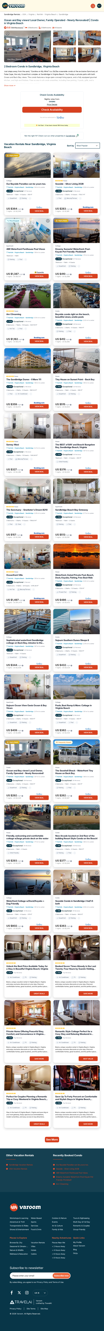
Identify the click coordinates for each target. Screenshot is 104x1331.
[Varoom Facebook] (12, 1293)
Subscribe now (61, 1275)
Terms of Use (58, 1282)
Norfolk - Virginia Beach (46, 14)
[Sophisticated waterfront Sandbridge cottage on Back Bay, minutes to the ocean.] (27, 621)
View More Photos (14, 59)
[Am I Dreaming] (27, 295)
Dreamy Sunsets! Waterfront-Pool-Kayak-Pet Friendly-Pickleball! (73, 250)
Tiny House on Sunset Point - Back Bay (75, 379)
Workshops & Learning (19, 1218)
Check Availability (52, 109)
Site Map (44, 1309)
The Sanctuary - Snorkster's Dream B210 (27, 510)
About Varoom (79, 1246)
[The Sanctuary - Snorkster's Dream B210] (27, 491)
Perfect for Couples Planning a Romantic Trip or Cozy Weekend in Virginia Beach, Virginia (26, 1098)
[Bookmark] (8, 33)
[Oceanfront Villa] (27, 556)
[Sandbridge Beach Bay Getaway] (76, 491)
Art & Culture (57, 1226)
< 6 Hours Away (58, 1254)
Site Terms (31, 1309)
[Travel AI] (21, 1302)
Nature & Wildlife (16, 1250)
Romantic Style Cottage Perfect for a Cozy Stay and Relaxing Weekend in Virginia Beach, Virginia (73, 1032)
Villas (33, 1246)
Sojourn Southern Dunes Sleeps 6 (72, 640)
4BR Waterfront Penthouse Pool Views (25, 249)
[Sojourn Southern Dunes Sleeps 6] (76, 621)
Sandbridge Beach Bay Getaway (71, 510)
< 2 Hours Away (58, 1246)
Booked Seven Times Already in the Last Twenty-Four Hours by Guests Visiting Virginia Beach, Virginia (75, 967)
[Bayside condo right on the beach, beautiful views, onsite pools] (76, 295)
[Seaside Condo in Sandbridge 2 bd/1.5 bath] (76, 882)
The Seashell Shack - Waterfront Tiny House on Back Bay (74, 772)
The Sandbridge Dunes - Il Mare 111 (23, 379)
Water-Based (36, 1218)
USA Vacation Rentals (18, 1169)
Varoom (19, 1314)
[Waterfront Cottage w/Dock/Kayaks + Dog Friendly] (27, 882)
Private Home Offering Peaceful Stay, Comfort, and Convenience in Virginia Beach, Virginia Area (25, 1032)
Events (55, 1222)
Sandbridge (63, 14)
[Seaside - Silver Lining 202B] (76, 165)
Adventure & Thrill (17, 1222)
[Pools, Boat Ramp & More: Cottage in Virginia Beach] (76, 686)
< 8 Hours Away (58, 1258)
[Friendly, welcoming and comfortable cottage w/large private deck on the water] (27, 817)
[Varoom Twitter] (19, 1293)
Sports (33, 1222)
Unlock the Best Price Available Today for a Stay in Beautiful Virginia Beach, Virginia (27, 967)
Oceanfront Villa (14, 575)
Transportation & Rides (19, 1226)
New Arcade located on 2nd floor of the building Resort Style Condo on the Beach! (76, 837)
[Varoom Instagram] (27, 1293)
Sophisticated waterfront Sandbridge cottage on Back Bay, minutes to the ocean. (25, 641)
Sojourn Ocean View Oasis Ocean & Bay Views (26, 706)
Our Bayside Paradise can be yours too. (26, 184)
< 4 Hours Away (58, 1250)
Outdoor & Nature (59, 1218)
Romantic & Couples (81, 1226)
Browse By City (16, 1242)
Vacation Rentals (38, 1242)
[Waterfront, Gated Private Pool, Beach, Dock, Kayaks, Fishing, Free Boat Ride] (76, 556)
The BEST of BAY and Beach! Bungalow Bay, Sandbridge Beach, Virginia (75, 446)
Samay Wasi (12, 444)
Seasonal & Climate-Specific (18, 1246)
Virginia (31, 14)
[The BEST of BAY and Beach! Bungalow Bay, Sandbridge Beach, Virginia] (76, 426)
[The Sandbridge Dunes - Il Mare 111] (27, 360)
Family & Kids (57, 1229)
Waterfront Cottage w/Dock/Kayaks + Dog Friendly (25, 902)
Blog (75, 1249)
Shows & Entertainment (19, 1229)
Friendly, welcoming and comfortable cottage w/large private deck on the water (27, 837)
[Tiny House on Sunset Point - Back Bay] (76, 360)
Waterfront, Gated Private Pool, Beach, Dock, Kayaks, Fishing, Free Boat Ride (74, 576)
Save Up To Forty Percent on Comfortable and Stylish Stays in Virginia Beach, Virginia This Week (76, 1098)
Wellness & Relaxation (19, 1254)
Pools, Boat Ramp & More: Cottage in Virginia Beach (73, 706)
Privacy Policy (42, 1282)
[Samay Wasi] (27, 426)
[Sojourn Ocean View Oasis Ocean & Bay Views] (27, 686)
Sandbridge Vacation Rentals (21, 1165)
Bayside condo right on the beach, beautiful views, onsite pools (72, 315)
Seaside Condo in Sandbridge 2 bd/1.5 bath (74, 902)
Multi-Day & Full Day (81, 1222)
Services (34, 1226)
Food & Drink (36, 1229)
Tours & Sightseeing (81, 1218)
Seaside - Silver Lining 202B (69, 184)
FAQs (75, 1253)
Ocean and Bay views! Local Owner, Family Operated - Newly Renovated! (25, 772)
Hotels (33, 1250)
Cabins (34, 1254)
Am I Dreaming (13, 314)
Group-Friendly (79, 1229)
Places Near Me (58, 1242)
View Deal (39, 211)
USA (24, 14)
